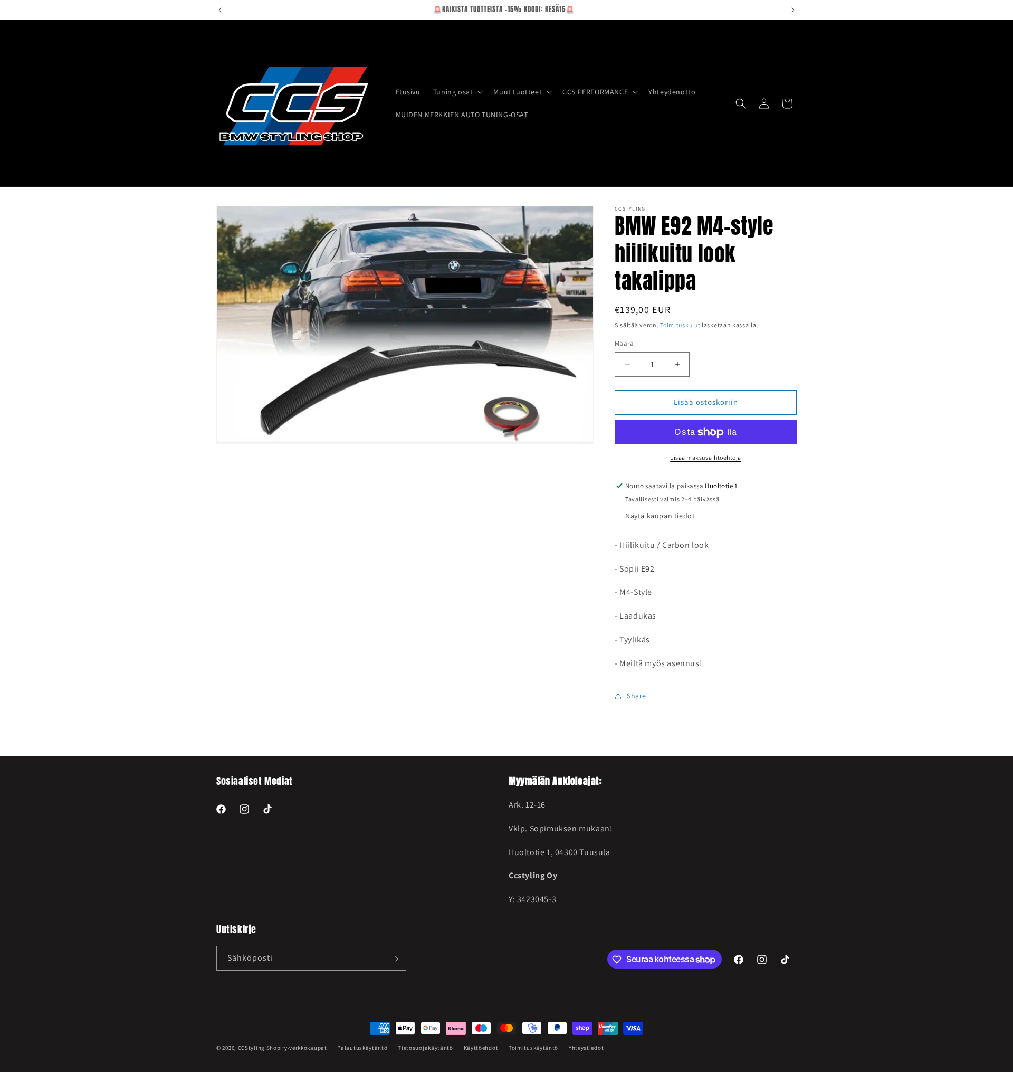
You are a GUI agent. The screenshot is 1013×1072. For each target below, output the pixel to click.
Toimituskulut (680, 325)
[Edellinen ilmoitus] (220, 10)
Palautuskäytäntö (362, 1047)
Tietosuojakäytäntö (425, 1047)
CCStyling (251, 1047)
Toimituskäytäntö (533, 1047)
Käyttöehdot (481, 1047)
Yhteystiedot (586, 1047)
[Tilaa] (394, 958)
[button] (457, 92)
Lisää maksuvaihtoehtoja (705, 457)
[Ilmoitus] (793, 10)
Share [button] (636, 695)
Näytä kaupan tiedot (660, 515)
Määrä (624, 343)
